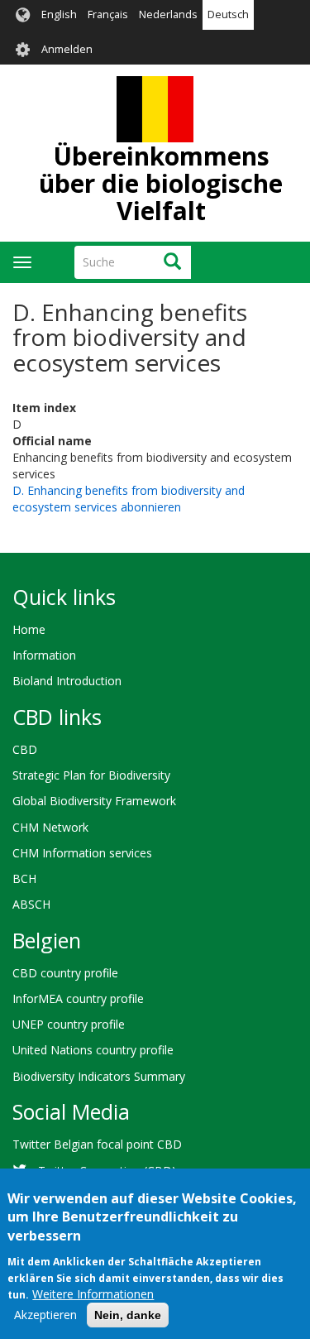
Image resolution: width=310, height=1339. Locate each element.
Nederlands (168, 14)
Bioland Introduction (67, 681)
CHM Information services (82, 853)
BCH (24, 878)
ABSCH (31, 904)
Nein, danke (127, 1315)
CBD (24, 749)
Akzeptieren (45, 1314)
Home (28, 629)
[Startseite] (155, 109)
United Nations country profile (93, 1050)
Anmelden (67, 49)
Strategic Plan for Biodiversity (91, 775)
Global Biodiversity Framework (94, 801)
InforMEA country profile (78, 998)
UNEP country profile (68, 1024)
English (59, 14)
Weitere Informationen (93, 1294)
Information (44, 655)
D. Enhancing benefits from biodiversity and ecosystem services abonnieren (128, 498)
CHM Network (50, 827)
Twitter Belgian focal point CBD (97, 1144)
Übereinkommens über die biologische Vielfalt (161, 183)
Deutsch (228, 14)
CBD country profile (65, 973)
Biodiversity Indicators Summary (98, 1076)
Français (108, 14)
